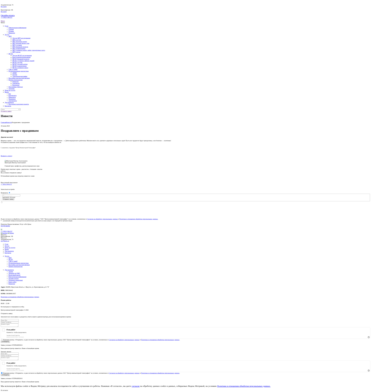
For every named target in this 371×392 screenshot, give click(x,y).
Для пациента (9, 102)
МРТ (10, 36)
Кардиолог (16, 85)
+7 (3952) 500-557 (6, 17)
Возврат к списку (6, 156)
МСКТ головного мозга (20, 68)
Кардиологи (13, 95)
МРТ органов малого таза (20, 43)
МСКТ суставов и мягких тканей (23, 61)
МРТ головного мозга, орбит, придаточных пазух (28, 50)
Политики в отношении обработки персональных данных (20, 297)
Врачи (7, 92)
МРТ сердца (16, 52)
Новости (9, 122)
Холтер (14, 74)
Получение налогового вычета (19, 104)
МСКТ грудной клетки (20, 64)
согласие (136, 386)
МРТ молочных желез (19, 41)
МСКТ (11, 54)
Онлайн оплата (14, 278)
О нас (6, 26)
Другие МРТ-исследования (21, 38)
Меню (3, 21)
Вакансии (12, 33)
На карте (4, 6)
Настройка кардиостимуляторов (19, 78)
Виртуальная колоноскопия (21, 57)
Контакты (8, 106)
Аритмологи (13, 101)
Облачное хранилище (16, 280)
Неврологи (12, 97)
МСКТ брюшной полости (20, 59)
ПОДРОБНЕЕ (5, 226)
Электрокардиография (19, 76)
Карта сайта (12, 282)
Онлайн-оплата (8, 15)
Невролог (15, 81)
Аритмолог (16, 83)
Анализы (11, 88)
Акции (11, 271)
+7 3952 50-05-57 (6, 184)
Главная (3, 122)
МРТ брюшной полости (20, 47)
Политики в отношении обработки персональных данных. (138, 219)
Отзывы (11, 31)
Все (10, 94)
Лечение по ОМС (14, 273)
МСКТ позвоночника (19, 66)
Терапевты (12, 99)
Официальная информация (17, 28)
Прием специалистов (16, 80)
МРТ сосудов (16, 40)
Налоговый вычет (14, 275)
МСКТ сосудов (17, 62)
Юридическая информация (17, 277)
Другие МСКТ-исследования (22, 55)
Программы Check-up (16, 87)
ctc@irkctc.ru (5, 241)
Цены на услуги (10, 90)
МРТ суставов (17, 45)
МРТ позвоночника (18, 48)
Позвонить (4, 193)
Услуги (7, 34)
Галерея (11, 29)
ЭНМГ (14, 73)
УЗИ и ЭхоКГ (13, 69)
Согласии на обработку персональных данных (102, 219)
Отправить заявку (8, 199)
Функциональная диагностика (19, 71)
